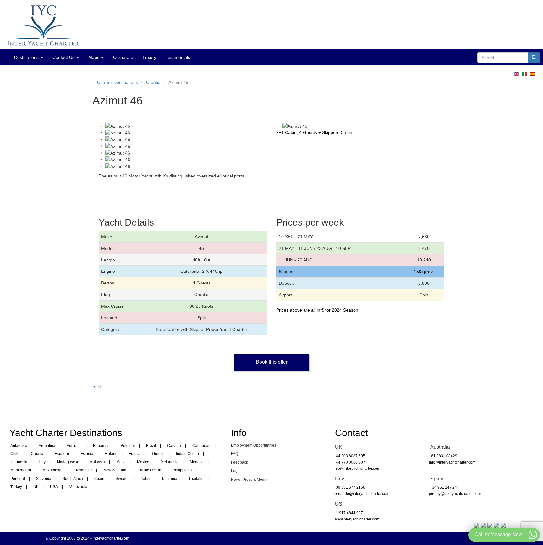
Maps (94, 57)
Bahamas (101, 445)
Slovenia (43, 478)
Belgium (128, 445)
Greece (158, 454)
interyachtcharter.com (111, 538)
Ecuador (62, 454)
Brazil (151, 445)
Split (96, 386)
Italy (42, 462)
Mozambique (53, 470)
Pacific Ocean (149, 470)
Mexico (143, 462)
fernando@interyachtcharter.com (361, 494)
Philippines (182, 470)
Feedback (239, 462)
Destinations (27, 57)
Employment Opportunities (253, 445)
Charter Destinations (117, 82)
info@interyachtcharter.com (357, 468)
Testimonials (178, 57)
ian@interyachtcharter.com (356, 519)
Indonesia (18, 462)
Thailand (196, 478)
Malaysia (97, 462)
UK (36, 487)
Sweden (123, 478)
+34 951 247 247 (444, 487)
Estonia (86, 454)
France (135, 454)
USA (54, 487)
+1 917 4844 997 (348, 513)
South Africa (73, 478)
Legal (236, 471)
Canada (174, 445)
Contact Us (64, 57)
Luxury (149, 57)
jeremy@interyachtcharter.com (455, 494)
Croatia (153, 82)
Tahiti (145, 478)
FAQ (234, 454)
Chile (14, 454)
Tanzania (169, 478)
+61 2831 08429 (443, 456)
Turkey (16, 487)
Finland (111, 454)
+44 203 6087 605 (349, 456)
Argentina (47, 445)
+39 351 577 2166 (349, 487)
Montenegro (20, 470)
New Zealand (114, 470)
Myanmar (84, 470)
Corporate (123, 57)
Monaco (197, 462)
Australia (74, 445)
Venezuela (78, 487)
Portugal (17, 478)
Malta (121, 462)
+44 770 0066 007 (349, 462)
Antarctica (18, 445)
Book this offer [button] (272, 362)
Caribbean (201, 445)
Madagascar (67, 462)
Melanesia (169, 462)
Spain (99, 478)
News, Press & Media (249, 479)
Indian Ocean (187, 454)
